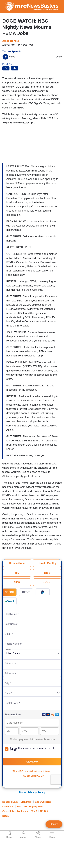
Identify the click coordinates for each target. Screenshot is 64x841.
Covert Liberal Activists (15, 811)
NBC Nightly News (33, 806)
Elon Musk (26, 802)
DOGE (5, 816)
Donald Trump (10, 802)
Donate (54, 824)
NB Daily (45, 811)
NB (19, 806)
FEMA (34, 811)
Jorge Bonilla (10, 40)
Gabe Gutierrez (43, 802)
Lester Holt (8, 806)
